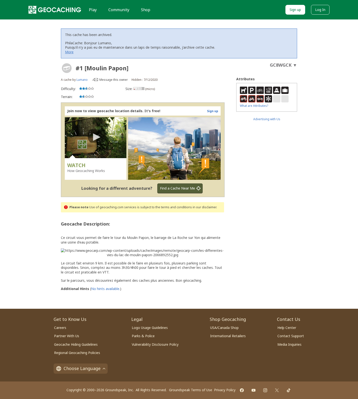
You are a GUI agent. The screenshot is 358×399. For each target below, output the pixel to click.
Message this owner (113, 80)
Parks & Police (143, 336)
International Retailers (228, 336)
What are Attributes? (254, 106)
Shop (145, 9)
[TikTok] (289, 390)
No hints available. (105, 288)
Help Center (286, 327)
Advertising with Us (266, 119)
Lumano (82, 80)
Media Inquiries (289, 344)
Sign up (295, 9)
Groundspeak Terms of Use (190, 390)
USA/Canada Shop (224, 327)
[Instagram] (265, 390)
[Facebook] (242, 390)
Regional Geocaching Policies (77, 352)
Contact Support (290, 336)
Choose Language (82, 368)
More (69, 52)
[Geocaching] (54, 10)
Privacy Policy (225, 390)
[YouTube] (253, 390)
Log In (320, 9)
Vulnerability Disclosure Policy (155, 344)
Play (93, 9)
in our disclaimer (204, 207)
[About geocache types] (67, 68)
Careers (60, 327)
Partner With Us (66, 336)
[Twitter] (277, 390)
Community (118, 9)
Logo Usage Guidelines (150, 327)
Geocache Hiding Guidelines (76, 344)
